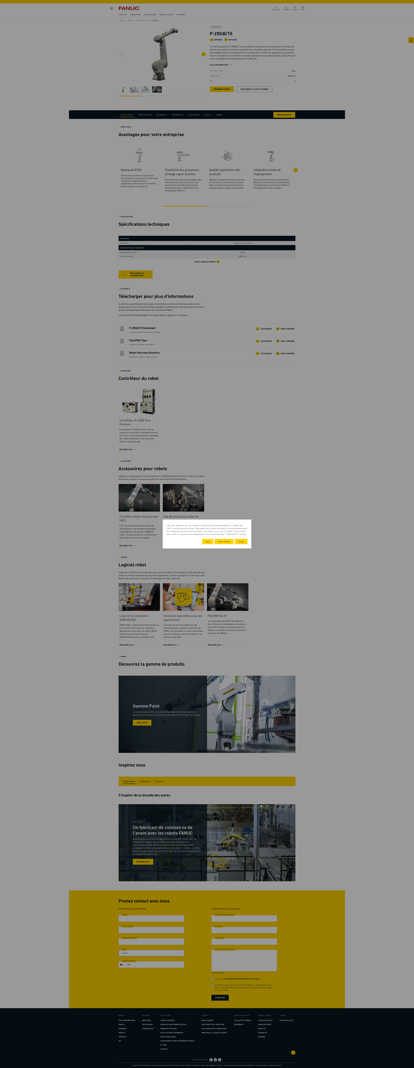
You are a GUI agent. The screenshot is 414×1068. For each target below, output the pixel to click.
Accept (241, 541)
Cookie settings (224, 541)
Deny (208, 541)
